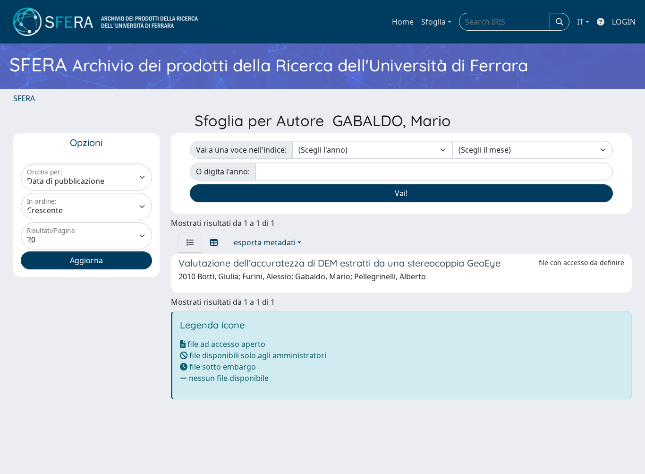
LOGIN (624, 22)
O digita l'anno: (223, 171)
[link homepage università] (105, 22)
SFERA (24, 98)
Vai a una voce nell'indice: (241, 150)
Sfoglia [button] (433, 22)
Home (403, 22)
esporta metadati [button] (265, 242)
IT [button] (580, 22)
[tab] (190, 242)
